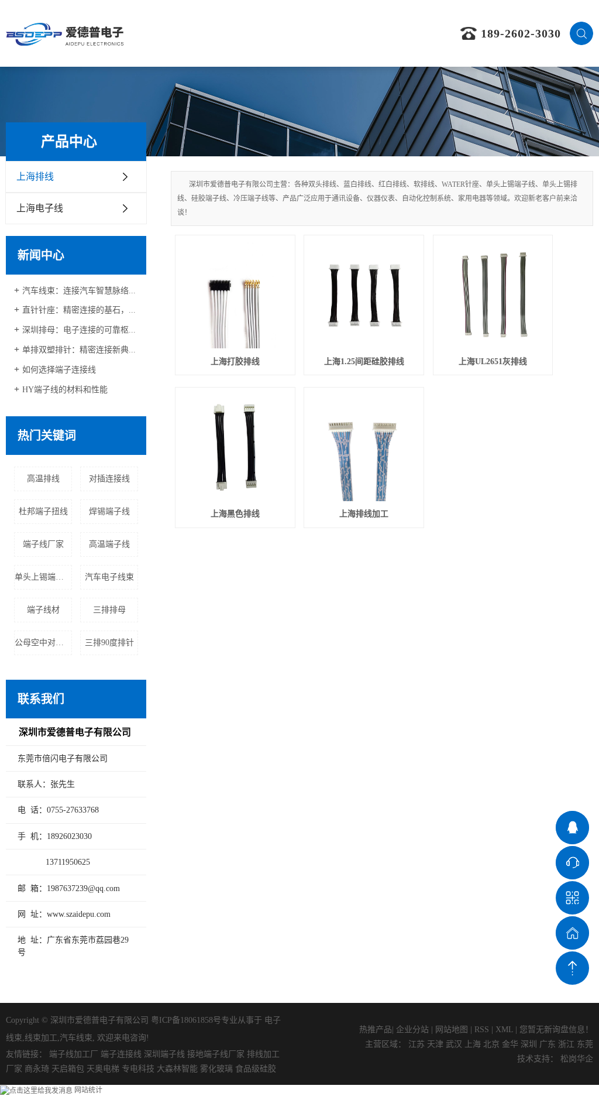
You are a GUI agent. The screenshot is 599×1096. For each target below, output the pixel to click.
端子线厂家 (43, 544)
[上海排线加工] (364, 447)
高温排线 (43, 478)
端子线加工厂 (73, 1054)
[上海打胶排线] (235, 295)
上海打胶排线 (235, 361)
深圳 (529, 1044)
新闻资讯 (366, 33)
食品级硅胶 (255, 1068)
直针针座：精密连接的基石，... (79, 310)
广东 (547, 1044)
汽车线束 (76, 1037)
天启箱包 (67, 1068)
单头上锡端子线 (43, 577)
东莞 (585, 1044)
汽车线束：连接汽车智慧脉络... (79, 290)
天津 (435, 1044)
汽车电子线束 (109, 577)
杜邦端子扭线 (43, 511)
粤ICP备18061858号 (186, 1020)
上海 (472, 1044)
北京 (491, 1044)
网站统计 (88, 1090)
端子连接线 (121, 1054)
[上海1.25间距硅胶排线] (364, 295)
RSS (481, 1029)
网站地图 (451, 1029)
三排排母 (109, 609)
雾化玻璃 (216, 1068)
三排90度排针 (109, 642)
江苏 (416, 1044)
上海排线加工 (363, 513)
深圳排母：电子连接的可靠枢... (79, 330)
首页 (167, 33)
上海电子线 (39, 208)
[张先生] (572, 827)
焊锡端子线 (109, 511)
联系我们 (416, 33)
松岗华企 (576, 1058)
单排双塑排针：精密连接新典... (79, 349)
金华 (510, 1044)
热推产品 (375, 1029)
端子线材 (43, 609)
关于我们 (217, 33)
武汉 (454, 1044)
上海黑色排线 (235, 513)
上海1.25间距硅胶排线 (364, 361)
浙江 (566, 1044)
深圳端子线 (164, 1054)
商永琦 (37, 1068)
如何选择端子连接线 (59, 369)
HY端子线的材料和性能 (65, 389)
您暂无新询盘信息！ (556, 1029)
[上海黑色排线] (235, 447)
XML (504, 1029)
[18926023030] (572, 862)
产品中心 (266, 33)
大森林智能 (177, 1068)
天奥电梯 (103, 1068)
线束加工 (41, 1037)
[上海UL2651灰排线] (493, 295)
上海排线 (35, 176)
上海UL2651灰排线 (493, 361)
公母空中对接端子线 (43, 642)
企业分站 (412, 1029)
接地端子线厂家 (216, 1054)
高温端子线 (109, 544)
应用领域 (317, 33)
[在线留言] (572, 933)
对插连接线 (109, 478)
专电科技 (138, 1068)
